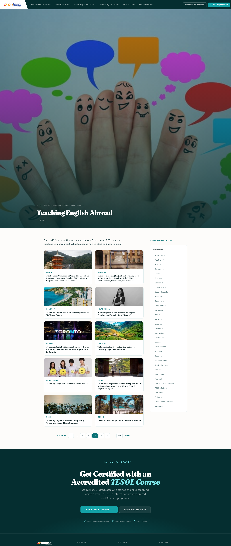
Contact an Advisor (194, 4)
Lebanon (159, 324)
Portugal (159, 351)
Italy (157, 315)
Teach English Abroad (84, 4)
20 (119, 436)
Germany (159, 301)
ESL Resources (146, 4)
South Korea (161, 365)
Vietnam (159, 406)
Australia (159, 260)
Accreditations (62, 4)
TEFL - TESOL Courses (165, 383)
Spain (158, 370)
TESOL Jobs (129, 4)
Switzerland (160, 374)
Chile (157, 273)
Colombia (160, 283)
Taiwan (158, 379)
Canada (159, 269)
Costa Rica (160, 287)
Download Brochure (135, 509)
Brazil (158, 264)
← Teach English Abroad (161, 240)
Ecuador (159, 296)
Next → (128, 436)
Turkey (158, 397)
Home (39, 205)
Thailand (159, 392)
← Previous (60, 436)
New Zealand (161, 347)
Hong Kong (160, 306)
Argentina (160, 255)
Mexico (159, 328)
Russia (158, 356)
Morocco (159, 338)
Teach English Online (109, 4)
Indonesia (159, 310)
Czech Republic (162, 292)
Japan (158, 319)
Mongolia (159, 333)
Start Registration (219, 4)
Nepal (158, 342)
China (158, 278)
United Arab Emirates (165, 402)
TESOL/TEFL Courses (40, 4)
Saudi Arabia (161, 360)
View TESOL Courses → (99, 509)
